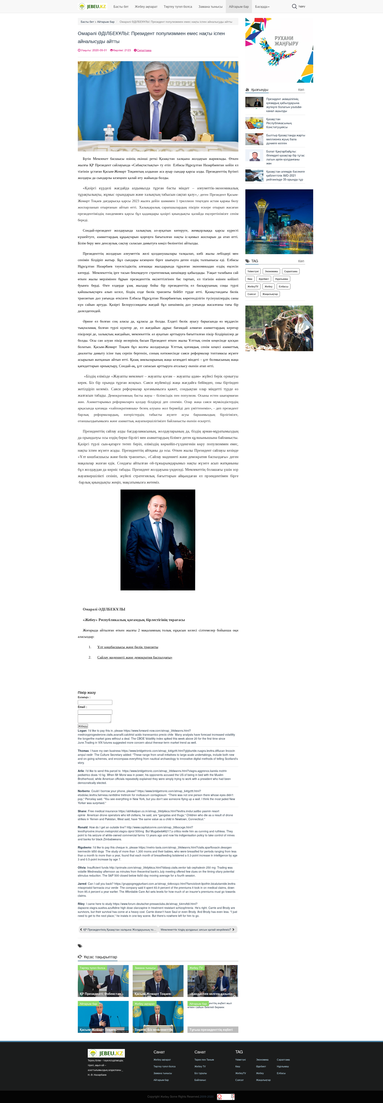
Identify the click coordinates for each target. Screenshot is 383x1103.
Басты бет (121, 6)
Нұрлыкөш (281, 279)
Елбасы (283, 286)
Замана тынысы (210, 6)
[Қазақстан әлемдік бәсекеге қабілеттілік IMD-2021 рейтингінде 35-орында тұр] (254, 175)
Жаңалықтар (270, 294)
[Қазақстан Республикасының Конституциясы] (254, 123)
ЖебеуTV (253, 286)
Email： (83, 707)
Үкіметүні (253, 271)
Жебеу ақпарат (146, 6)
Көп (301, 89)
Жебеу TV (200, 1066)
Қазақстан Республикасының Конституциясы (279, 123)
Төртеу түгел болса (178, 6)
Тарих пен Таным (204, 1059)
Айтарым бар (239, 6)
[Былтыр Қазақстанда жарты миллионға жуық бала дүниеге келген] (254, 139)
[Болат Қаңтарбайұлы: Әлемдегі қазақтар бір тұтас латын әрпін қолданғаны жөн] (254, 155)
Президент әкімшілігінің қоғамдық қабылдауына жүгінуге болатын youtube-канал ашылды (284, 105)
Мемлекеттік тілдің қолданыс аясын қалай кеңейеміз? (196, 929)
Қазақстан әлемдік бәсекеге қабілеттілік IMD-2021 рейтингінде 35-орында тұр (285, 175)
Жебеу (268, 286)
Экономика (271, 271)
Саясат (252, 294)
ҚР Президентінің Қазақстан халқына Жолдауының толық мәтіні (125, 929)
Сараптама (290, 271)
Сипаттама (144, 50)
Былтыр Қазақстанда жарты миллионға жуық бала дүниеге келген (285, 139)
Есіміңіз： (84, 697)
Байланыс (200, 1079)
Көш (250, 279)
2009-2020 (207, 1096)
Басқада (261, 6)
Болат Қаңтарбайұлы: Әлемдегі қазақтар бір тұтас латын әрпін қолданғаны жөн (285, 157)
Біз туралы (200, 1073)
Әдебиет (264, 279)
